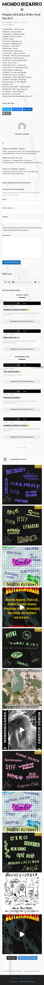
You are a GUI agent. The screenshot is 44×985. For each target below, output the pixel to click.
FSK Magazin (10, 372)
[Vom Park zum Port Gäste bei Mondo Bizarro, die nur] (22, 689)
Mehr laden (22, 447)
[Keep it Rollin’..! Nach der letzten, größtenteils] (22, 648)
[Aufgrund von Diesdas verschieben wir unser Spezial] (22, 485)
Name (4, 199)
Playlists (25, 22)
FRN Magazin (11, 398)
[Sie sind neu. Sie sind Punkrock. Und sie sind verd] (22, 934)
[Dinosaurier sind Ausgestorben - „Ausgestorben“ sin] (22, 893)
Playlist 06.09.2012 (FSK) (11, 971)
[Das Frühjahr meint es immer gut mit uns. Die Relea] (22, 771)
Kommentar (6, 235)
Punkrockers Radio (15, 310)
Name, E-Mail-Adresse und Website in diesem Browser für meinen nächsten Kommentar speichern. (22, 229)
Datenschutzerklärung (27, 981)
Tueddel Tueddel (22, 134)
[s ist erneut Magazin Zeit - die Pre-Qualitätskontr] (22, 852)
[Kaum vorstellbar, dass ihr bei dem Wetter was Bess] (22, 525)
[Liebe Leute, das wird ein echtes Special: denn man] (22, 730)
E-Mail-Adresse (8, 208)
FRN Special (10, 337)
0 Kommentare (9, 25)
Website (5, 217)
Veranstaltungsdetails (22, 321)
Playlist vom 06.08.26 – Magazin (13, 149)
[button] (22, 10)
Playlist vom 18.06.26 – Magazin (13, 169)
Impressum (13, 981)
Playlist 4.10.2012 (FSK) (32, 971)
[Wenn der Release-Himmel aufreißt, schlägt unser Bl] (22, 607)
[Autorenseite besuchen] (22, 126)
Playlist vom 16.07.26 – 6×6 (12, 158)
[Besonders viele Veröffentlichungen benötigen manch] (22, 811)
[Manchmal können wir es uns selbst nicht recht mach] (22, 566)
